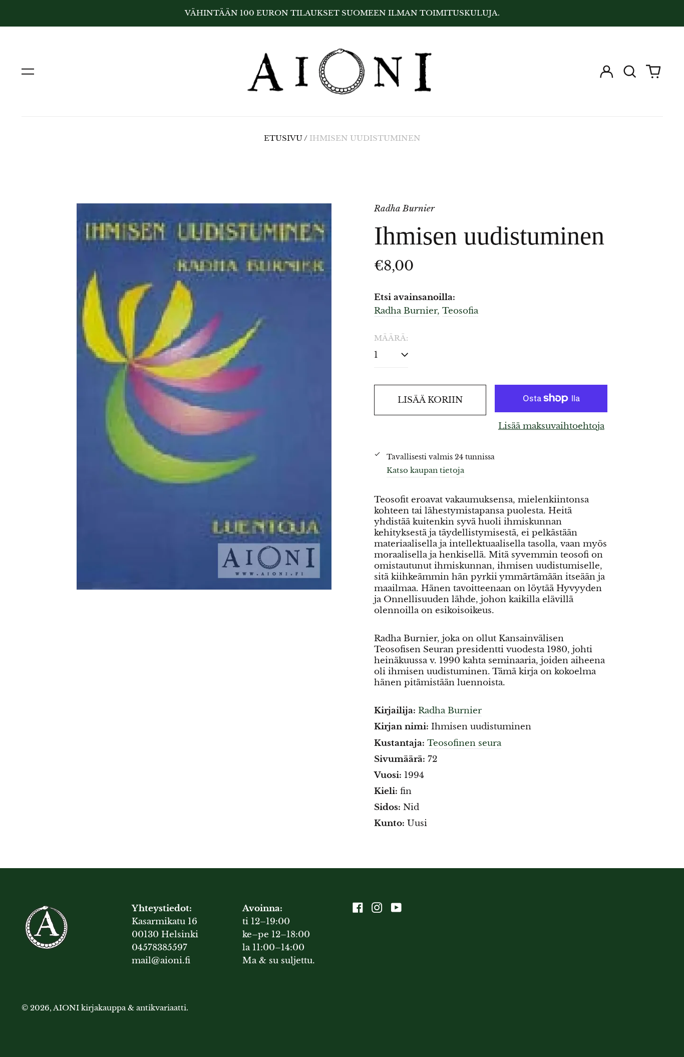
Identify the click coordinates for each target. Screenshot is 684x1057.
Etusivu (283, 138)
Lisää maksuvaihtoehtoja (551, 426)
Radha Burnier (450, 710)
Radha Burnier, (407, 311)
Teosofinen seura (464, 743)
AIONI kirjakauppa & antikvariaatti (119, 1007)
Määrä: (391, 338)
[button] (629, 71)
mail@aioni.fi (161, 960)
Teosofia (460, 311)
